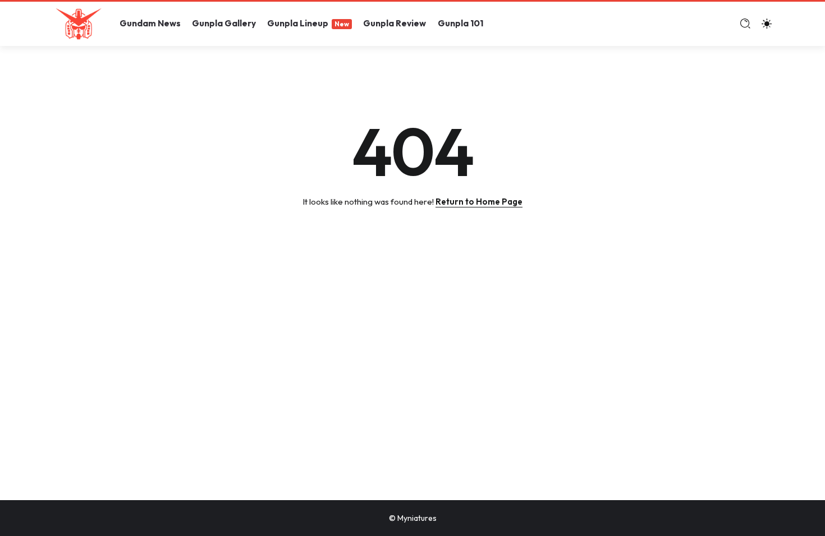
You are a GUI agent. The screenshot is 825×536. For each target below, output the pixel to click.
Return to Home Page (479, 201)
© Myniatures (413, 518)
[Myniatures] (78, 22)
